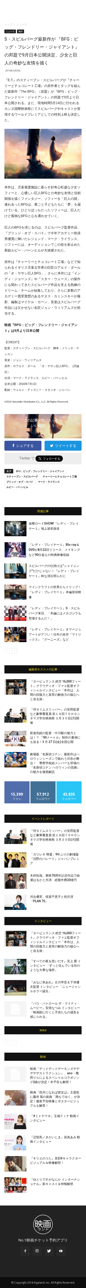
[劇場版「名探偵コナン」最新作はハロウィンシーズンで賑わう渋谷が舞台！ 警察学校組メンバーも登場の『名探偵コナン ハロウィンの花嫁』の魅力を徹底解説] (15, 759)
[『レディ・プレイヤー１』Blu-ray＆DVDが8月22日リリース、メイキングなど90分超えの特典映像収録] (15, 549)
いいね (17, 783)
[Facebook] (25, 1251)
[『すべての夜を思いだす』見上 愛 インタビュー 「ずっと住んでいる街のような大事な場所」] (15, 966)
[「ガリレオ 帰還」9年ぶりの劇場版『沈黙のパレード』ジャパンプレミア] (15, 860)
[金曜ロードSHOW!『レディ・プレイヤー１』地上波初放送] (15, 528)
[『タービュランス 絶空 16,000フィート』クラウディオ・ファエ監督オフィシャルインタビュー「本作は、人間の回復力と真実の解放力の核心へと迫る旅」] (15, 687)
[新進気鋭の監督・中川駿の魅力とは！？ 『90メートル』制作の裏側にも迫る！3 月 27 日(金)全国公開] (15, 738)
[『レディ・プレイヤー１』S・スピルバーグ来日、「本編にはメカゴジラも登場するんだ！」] (15, 613)
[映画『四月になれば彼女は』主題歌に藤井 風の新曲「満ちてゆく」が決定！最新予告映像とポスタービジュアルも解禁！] (15, 1098)
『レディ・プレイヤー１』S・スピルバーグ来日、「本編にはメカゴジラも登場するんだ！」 (55, 613)
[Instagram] (37, 1251)
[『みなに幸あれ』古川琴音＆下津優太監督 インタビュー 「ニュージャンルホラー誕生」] (15, 988)
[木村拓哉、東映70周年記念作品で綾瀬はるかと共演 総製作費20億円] (15, 881)
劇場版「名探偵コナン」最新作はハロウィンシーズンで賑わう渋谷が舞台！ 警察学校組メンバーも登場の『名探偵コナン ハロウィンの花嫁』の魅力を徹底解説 (55, 763)
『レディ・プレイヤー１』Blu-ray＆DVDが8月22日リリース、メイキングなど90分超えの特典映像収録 (54, 550)
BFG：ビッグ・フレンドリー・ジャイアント (40, 471)
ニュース (22, 24)
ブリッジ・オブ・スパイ (19, 481)
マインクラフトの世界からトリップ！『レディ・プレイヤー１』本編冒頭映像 (55, 592)
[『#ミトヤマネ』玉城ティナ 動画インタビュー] (15, 1121)
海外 (20, 31)
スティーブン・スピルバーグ (22, 476)
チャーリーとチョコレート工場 (60, 476)
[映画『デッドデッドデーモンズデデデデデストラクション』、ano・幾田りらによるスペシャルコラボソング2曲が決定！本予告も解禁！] (15, 1074)
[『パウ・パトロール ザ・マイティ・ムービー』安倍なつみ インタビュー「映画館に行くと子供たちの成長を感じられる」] (15, 1009)
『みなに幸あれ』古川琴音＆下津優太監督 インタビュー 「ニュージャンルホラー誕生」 (55, 987)
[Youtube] (60, 1251)
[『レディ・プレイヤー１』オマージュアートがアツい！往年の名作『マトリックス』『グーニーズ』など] (15, 634)
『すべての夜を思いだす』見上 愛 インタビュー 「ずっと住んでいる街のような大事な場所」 (55, 965)
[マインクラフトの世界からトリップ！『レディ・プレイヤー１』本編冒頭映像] (15, 592)
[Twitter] (49, 1251)
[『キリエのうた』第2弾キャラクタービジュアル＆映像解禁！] (15, 1164)
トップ (8, 24)
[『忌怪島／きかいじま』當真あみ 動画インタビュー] (15, 1142)
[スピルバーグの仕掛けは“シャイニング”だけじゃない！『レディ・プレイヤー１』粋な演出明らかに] (15, 571)
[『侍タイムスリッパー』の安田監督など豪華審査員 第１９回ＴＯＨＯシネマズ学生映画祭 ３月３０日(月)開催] (15, 715)
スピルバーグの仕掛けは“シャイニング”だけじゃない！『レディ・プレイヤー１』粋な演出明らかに (54, 571)
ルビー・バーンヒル (17, 487)
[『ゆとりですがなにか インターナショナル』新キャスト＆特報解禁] (15, 1185)
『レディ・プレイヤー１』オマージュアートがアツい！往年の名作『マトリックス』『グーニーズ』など (55, 634)
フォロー (43, 783)
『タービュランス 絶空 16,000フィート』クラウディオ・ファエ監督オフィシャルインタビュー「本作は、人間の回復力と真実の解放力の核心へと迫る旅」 (55, 690)
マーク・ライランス (49, 481)
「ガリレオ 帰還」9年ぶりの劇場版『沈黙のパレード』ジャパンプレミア (54, 859)
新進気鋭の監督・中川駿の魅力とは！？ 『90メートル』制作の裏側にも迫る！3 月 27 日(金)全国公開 (55, 737)
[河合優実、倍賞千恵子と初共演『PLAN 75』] (15, 902)
